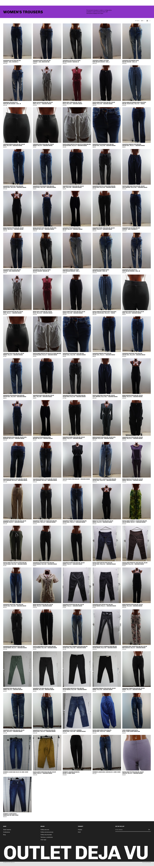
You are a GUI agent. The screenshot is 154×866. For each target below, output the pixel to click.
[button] (143, 20)
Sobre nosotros (7, 829)
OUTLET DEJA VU (11, 862)
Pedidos (80, 829)
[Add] (29, 56)
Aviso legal (43, 839)
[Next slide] (29, 41)
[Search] (143, 3)
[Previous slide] (5, 41)
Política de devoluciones (47, 832)
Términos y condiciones (47, 837)
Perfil (79, 832)
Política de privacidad (46, 834)
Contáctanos (6, 832)
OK (149, 829)
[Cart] (149, 3)
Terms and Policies (146, 862)
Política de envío (45, 829)
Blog (4, 834)
